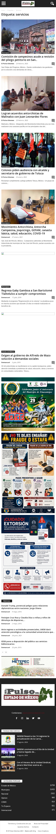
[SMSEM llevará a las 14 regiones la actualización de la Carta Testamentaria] (8, 740)
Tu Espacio (5, 806)
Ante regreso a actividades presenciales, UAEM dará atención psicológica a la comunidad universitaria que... (28, 630)
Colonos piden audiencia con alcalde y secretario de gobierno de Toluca (25, 171)
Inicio (3, 10)
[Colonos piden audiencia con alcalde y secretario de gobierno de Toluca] (28, 150)
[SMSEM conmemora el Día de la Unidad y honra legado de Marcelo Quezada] (8, 753)
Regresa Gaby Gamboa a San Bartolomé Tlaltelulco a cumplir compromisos (26, 292)
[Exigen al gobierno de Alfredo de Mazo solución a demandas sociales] (28, 332)
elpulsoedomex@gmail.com (33, 713)
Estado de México (8, 352)
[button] (52, 4)
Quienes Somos (23, 827)
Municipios (6, 53)
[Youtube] (39, 718)
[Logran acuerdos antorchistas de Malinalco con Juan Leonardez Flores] (28, 93)
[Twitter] (34, 718)
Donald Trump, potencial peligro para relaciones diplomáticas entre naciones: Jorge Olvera (24, 607)
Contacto (35, 827)
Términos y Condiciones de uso (19, 824)
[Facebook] (17, 718)
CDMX (4, 802)
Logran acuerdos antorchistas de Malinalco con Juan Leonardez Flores (24, 115)
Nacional (4, 794)
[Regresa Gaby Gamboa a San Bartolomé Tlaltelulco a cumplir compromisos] (28, 270)
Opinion (4, 798)
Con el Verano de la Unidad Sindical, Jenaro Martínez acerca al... (34, 763)
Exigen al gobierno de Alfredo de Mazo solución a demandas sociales (26, 357)
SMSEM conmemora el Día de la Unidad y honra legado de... (35, 750)
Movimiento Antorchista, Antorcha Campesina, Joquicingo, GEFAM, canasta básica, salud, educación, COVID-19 (26, 230)
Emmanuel (5, 237)
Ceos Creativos (43, 831)
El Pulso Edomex (7, 64)
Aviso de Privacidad (41, 824)
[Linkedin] (28, 718)
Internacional (6, 810)
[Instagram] (23, 718)
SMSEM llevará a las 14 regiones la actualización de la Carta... (33, 737)
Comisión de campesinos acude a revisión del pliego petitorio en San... (27, 58)
